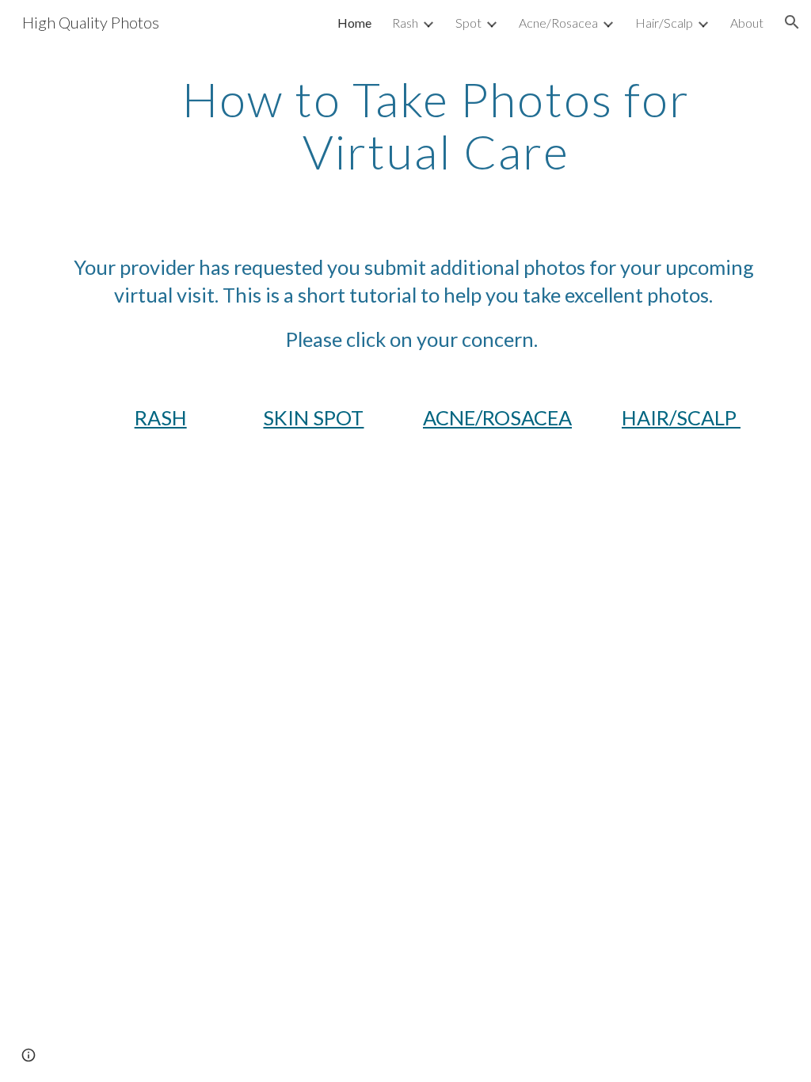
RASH (161, 417)
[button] (792, 22)
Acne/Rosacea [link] (558, 22)
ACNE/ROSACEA (497, 417)
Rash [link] (405, 22)
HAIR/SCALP (681, 417)
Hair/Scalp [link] (664, 22)
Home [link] (354, 22)
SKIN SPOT (313, 417)
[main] (435, 125)
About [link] (746, 22)
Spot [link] (468, 22)
